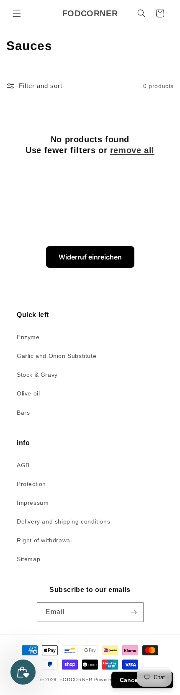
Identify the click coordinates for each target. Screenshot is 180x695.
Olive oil (28, 393)
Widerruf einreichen (90, 257)
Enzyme (28, 337)
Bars (23, 412)
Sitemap (28, 559)
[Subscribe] (134, 612)
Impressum (33, 502)
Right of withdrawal (44, 540)
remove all (132, 150)
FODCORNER (75, 679)
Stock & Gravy (37, 374)
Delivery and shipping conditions (63, 521)
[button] (17, 13)
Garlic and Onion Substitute (56, 356)
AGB (23, 465)
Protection (31, 484)
